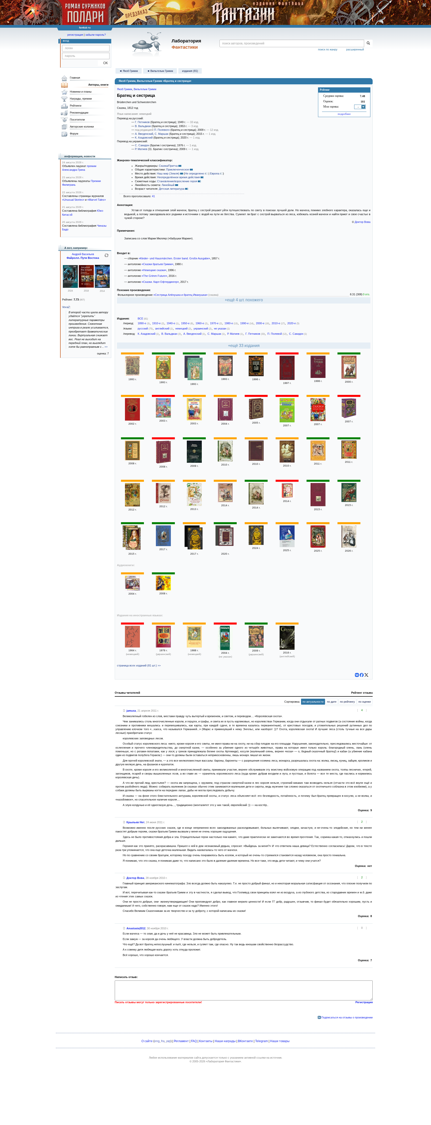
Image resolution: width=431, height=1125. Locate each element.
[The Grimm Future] (287, 648)
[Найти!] (368, 43)
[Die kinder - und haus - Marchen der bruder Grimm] (194, 646)
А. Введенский (144, 133)
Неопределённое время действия (178, 177)
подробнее (344, 113)
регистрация (75, 34)
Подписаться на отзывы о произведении (347, 1017)
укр (168, 1041)
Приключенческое (177, 169)
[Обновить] (106, 257)
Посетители (77, 119)
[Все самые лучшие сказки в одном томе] (132, 505)
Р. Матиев (141, 149)
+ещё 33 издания (244, 345)
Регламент (181, 1041)
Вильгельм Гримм (145, 89)
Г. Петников (142, 122)
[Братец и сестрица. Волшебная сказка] (132, 375)
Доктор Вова (362, 221)
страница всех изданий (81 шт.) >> (139, 665)
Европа (214, 173)
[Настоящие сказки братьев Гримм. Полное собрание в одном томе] (256, 543)
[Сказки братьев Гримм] (349, 377)
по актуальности (313, 701)
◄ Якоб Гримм (128, 70)
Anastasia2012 (135, 928)
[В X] (366, 675)
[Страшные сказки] (287, 546)
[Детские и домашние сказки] (195, 369)
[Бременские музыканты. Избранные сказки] (225, 501)
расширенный (355, 49)
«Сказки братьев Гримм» (157, 264)
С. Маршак (161, 133)
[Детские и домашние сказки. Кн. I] (226, 537)
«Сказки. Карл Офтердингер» (160, 281)
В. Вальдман (143, 126)
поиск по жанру (327, 49)
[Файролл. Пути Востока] (102, 286)
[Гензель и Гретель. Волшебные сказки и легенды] (318, 546)
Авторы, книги (98, 84)
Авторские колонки (82, 126)
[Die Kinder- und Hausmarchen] (132, 646)
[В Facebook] (362, 675)
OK (103, 63)
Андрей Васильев (83, 254)
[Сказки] (287, 378)
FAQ (194, 1041)
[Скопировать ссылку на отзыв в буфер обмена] (124, 710)
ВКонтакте (245, 1041)
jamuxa (131, 710)
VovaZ (66, 307)
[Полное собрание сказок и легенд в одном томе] (194, 461)
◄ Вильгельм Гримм (160, 70)
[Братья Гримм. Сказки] (163, 378)
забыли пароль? (95, 34)
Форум (74, 133)
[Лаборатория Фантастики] (148, 44)
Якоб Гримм (124, 89)
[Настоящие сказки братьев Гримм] (195, 538)
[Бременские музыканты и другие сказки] (163, 589)
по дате (331, 701)
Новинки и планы (81, 91)
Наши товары (280, 1041)
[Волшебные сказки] (163, 416)
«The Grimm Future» (154, 275)
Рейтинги (75, 105)
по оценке (364, 701)
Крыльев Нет (135, 822)
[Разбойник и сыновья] (225, 374)
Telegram (261, 1041)
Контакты (206, 1041)
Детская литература (171, 188)
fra (163, 1041)
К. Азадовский (144, 137)
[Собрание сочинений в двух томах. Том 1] (318, 376)
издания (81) (190, 70)
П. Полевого (162, 129)
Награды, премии (81, 98)
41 (153, 196)
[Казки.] (163, 646)
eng (157, 1041)
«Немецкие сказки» (154, 270)
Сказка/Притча (168, 165)
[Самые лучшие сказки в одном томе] (194, 504)
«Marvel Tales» (96, 199)
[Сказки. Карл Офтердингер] (163, 545)
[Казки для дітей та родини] (256, 646)
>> (106, 346)
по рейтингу (347, 701)
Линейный (168, 184)
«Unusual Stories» (73, 199)
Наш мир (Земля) (168, 173)
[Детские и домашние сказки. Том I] (132, 459)
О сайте (147, 1041)
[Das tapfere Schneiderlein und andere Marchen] (225, 648)
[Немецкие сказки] (256, 375)
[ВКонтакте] (357, 675)
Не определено (194, 173)
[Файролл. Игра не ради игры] (70, 286)
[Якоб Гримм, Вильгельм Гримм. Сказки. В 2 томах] (349, 417)
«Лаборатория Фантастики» (223, 1061)
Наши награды (225, 1041)
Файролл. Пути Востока (83, 257)
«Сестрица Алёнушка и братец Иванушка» (180, 294)
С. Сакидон (142, 145)
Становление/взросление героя (177, 181)
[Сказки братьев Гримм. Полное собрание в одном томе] (133, 539)
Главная (75, 77)
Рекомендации (79, 112)
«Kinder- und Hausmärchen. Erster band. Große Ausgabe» (174, 258)
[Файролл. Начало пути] (86, 286)
